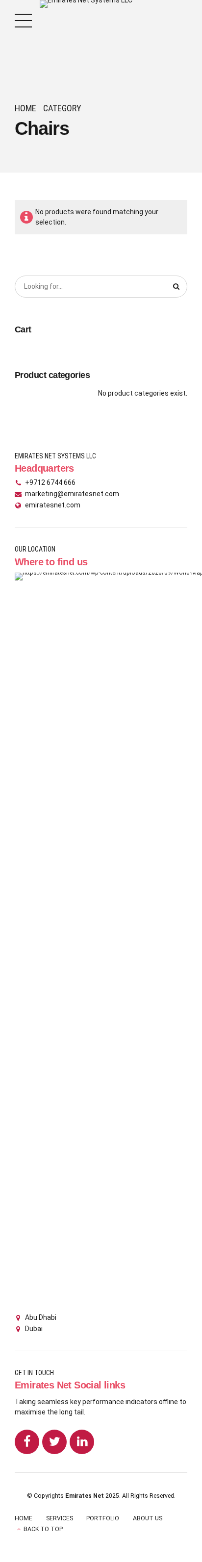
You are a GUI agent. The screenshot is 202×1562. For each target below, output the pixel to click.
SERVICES (59, 1518)
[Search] (176, 287)
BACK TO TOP (43, 1529)
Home (25, 108)
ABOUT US (147, 1518)
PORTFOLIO (102, 1518)
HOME (23, 1518)
